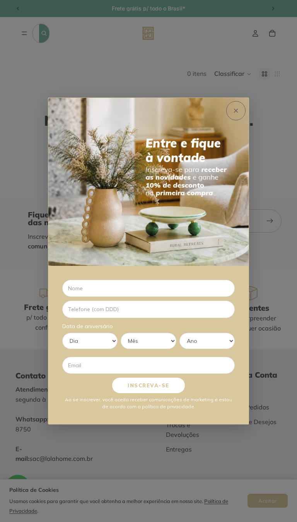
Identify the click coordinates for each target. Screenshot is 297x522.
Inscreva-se (148, 385)
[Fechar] (235, 110)
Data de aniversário (87, 326)
